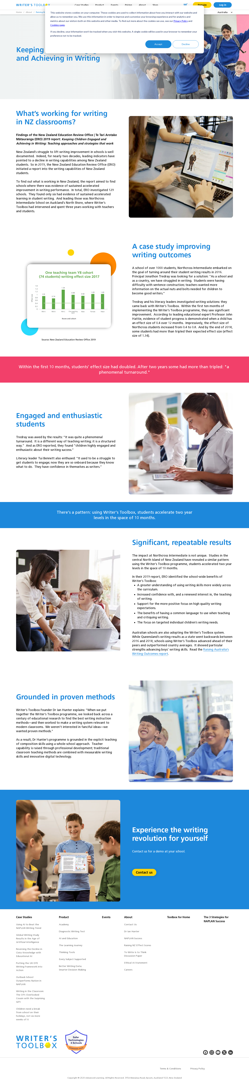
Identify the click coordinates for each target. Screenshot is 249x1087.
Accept (158, 44)
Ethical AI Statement (135, 962)
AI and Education (68, 938)
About (29, 12)
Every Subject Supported (72, 959)
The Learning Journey (70, 945)
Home (19, 12)
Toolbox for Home (178, 917)
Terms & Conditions (170, 1068)
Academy (64, 924)
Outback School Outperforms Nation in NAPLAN (28, 981)
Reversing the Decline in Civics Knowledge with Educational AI (29, 953)
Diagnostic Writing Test (72, 931)
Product (64, 917)
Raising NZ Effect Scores (137, 945)
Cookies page (57, 25)
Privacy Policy (180, 20)
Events (106, 917)
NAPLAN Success (133, 938)
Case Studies (24, 917)
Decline (186, 44)
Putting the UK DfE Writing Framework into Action (29, 967)
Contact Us (130, 924)
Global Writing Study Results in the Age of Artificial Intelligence (28, 939)
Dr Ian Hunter (131, 931)
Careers (128, 969)
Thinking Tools (67, 952)
